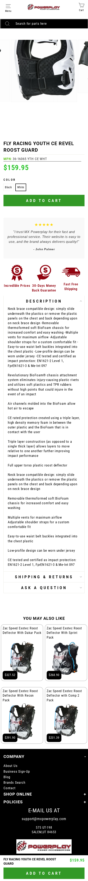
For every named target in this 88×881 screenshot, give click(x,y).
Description (44, 301)
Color (9, 179)
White (21, 187)
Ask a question (44, 587)
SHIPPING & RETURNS (44, 576)
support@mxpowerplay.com (44, 819)
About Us (10, 766)
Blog (6, 777)
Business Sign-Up (16, 771)
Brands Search (14, 783)
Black (8, 187)
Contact (9, 788)
